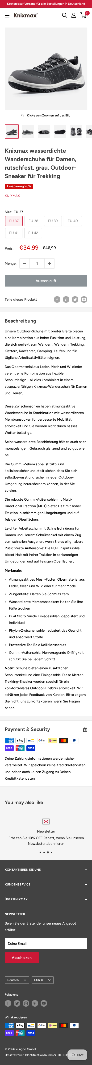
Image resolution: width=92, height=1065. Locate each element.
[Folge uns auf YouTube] (44, 1003)
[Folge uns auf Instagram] (26, 1003)
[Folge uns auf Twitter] (17, 1003)
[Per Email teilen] (84, 299)
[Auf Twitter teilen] (75, 299)
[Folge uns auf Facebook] (8, 1003)
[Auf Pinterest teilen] (66, 299)
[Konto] (73, 15)
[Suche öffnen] (64, 15)
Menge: (11, 263)
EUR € (38, 980)
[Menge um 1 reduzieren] (24, 263)
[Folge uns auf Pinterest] (35, 1003)
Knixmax (12, 196)
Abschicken (22, 957)
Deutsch (13, 980)
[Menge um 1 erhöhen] (49, 263)
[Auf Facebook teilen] (57, 299)
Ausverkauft (46, 281)
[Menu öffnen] (7, 15)
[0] (83, 15)
